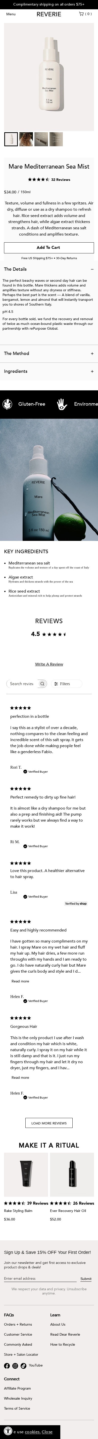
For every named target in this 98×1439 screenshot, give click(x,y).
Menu (11, 14)
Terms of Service (17, 1408)
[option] (49, 4)
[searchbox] (22, 684)
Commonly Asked (18, 1344)
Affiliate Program (17, 1388)
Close (47, 1432)
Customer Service (18, 1334)
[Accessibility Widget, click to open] (8, 1430)
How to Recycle (62, 1344)
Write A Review (49, 664)
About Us (57, 1324)
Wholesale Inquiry (18, 1398)
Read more (20, 981)
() (88, 14)
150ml (25, 192)
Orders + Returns (18, 1324)
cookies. (33, 1432)
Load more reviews (49, 1123)
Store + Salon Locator (21, 1354)
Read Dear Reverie (65, 1334)
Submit (85, 1279)
